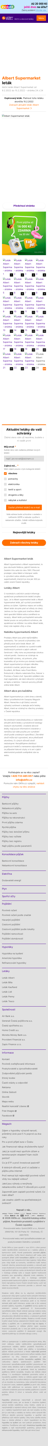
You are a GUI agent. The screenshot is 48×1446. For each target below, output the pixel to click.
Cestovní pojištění (11, 924)
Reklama (6, 1087)
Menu (41, 18)
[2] (18, 267)
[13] (7, 323)
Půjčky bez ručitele (11, 836)
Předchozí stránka (24, 205)
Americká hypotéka (12, 958)
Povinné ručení (9, 910)
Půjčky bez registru (11, 841)
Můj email (9, 446)
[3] (29, 267)
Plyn (4, 888)
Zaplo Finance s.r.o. (11, 1044)
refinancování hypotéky (11, 1430)
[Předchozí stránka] (13, 157)
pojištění (28, 1306)
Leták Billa (7, 982)
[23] (29, 360)
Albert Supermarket (21, 78)
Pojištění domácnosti (12, 938)
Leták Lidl (7, 991)
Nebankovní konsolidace (14, 865)
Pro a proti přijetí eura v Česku (17, 1142)
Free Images (8, 1111)
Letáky (6, 971)
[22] (18, 360)
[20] (40, 342)
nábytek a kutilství (17, 500)
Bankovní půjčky (10, 803)
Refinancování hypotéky (14, 963)
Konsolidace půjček (13, 854)
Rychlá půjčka (9, 827)
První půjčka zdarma (12, 822)
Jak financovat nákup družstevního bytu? (23, 1146)
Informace (8, 1052)
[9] (7, 304)
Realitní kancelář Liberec (14, 1106)
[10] (18, 304)
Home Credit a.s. (10, 1030)
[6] (18, 285)
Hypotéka (5, 1400)
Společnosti (8, 1009)
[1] (7, 267)
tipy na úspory (38, 1324)
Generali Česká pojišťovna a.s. (17, 1020)
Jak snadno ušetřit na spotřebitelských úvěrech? (21, 1201)
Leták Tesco (8, 1001)
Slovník (5, 1097)
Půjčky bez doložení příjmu (15, 831)
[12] (40, 304)
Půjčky (5, 797)
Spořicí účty (8, 896)
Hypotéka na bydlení (12, 953)
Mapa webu (8, 1101)
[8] (40, 285)
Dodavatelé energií (11, 880)
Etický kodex (8, 1078)
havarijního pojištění (33, 1359)
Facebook (7, 1115)
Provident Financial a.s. (13, 1039)
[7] (29, 285)
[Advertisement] (24, 48)
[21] (7, 360)
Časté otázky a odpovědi (15, 1082)
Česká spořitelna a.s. (12, 1025)
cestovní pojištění (23, 1385)
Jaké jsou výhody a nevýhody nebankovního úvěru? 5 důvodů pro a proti (23, 1185)
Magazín (7, 1123)
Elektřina (7, 873)
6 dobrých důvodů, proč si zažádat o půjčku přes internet (21, 1169)
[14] (18, 323)
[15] (29, 323)
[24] (40, 360)
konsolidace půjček (27, 1258)
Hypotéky (7, 947)
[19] (29, 342)
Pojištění (6, 903)
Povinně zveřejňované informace (18, 1064)
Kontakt (6, 1059)
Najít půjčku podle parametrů (16, 846)
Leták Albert (8, 977)
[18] (18, 342)
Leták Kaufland (9, 987)
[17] (7, 342)
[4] (40, 267)
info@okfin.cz (24, 779)
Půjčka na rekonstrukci (13, 817)
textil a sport (14, 489)
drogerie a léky (15, 495)
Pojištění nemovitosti (12, 933)
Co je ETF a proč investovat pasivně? (21, 1162)
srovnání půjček (39, 1253)
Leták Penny (8, 996)
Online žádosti (9, 1092)
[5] (7, 285)
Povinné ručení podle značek (16, 915)
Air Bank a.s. (8, 1016)
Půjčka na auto (9, 813)
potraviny (13, 478)
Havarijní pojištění (11, 920)
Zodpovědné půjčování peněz (17, 1073)
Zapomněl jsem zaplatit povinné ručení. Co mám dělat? (23, 1193)
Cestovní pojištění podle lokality (18, 929)
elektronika (13, 484)
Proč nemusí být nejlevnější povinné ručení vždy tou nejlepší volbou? (23, 1177)
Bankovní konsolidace (13, 860)
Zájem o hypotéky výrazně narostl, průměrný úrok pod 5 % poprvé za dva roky (21, 1134)
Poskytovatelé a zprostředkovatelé (19, 1068)
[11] (29, 304)
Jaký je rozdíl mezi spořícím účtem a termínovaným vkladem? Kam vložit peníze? (20, 1154)
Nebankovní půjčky (11, 808)
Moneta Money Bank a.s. (14, 1035)
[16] (40, 323)
